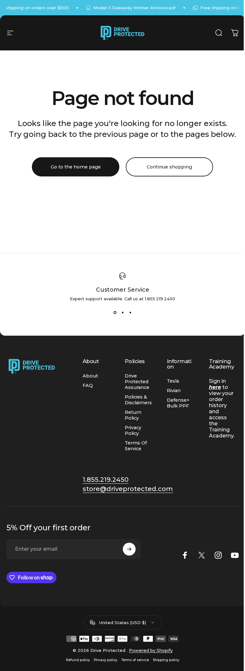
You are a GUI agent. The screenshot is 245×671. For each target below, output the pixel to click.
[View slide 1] (115, 313)
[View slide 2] (122, 313)
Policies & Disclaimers (138, 400)
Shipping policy (166, 660)
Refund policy (78, 660)
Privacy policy (105, 660)
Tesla (173, 381)
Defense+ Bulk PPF (178, 403)
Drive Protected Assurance (137, 381)
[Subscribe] (129, 549)
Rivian (174, 390)
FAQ (88, 385)
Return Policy (133, 415)
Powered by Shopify (151, 650)
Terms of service (135, 660)
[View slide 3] (130, 313)
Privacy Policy (133, 430)
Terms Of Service (136, 445)
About (90, 376)
